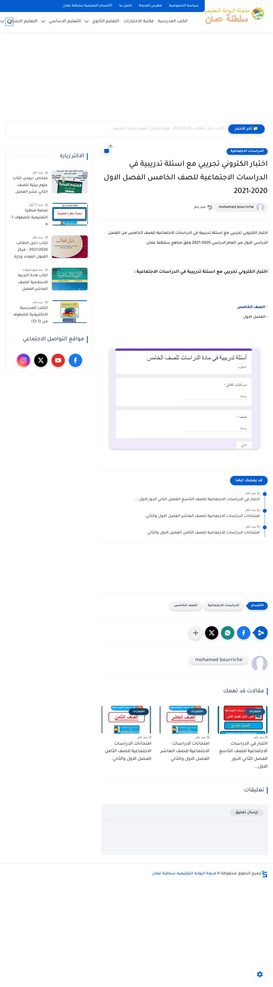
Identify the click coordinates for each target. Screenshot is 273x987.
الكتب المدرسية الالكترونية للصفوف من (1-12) (30, 315)
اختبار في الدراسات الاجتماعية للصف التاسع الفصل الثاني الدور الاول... (197, 500)
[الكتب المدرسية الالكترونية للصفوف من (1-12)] (70, 311)
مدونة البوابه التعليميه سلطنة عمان (184, 874)
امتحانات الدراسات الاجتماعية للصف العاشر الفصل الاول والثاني (203, 516)
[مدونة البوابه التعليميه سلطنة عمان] (231, 15)
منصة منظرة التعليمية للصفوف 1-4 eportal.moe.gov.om (28, 218)
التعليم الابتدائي (23, 21)
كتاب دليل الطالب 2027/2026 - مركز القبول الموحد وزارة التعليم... (166, 129)
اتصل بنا (125, 6)
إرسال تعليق (246, 813)
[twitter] (40, 360)
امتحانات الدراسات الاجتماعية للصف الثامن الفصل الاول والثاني (203, 533)
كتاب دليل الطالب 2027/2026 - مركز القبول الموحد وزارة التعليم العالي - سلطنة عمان (31, 251)
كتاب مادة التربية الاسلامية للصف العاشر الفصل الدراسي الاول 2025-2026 (30, 283)
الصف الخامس (251, 307)
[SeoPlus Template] (264, 874)
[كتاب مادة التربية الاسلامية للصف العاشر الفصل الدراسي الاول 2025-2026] (70, 279)
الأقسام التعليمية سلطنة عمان (87, 6)
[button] (243, 632)
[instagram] (23, 360)
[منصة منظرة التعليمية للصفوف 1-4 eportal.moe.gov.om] (70, 214)
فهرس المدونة (150, 6)
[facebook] (75, 360)
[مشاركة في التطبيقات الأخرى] (195, 632)
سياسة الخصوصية (184, 6)
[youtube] (58, 360)
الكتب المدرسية (173, 21)
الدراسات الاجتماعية (247, 151)
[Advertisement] (136, 80)
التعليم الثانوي (105, 21)
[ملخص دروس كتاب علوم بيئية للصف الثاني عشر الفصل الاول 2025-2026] (70, 182)
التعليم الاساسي (65, 21)
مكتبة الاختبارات (138, 21)
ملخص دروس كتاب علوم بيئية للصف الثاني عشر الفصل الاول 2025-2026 (30, 186)
